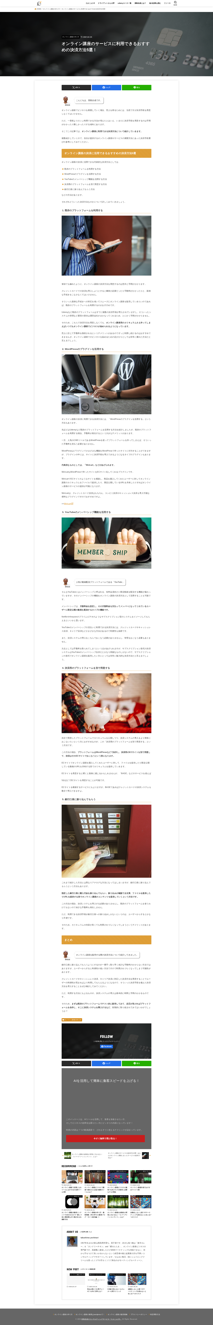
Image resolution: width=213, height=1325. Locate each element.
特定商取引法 (155, 1314)
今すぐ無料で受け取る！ (105, 1138)
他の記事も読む (155, 3)
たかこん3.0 (90, 3)
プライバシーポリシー (139, 1314)
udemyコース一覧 (124, 3)
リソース (167, 3)
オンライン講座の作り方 (70, 37)
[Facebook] (106, 1046)
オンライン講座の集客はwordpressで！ (90, 1314)
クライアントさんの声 (106, 3)
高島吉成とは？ (140, 3)
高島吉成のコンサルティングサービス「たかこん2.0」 (101, 1319)
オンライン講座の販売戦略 (117, 1314)
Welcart (67, 504)
